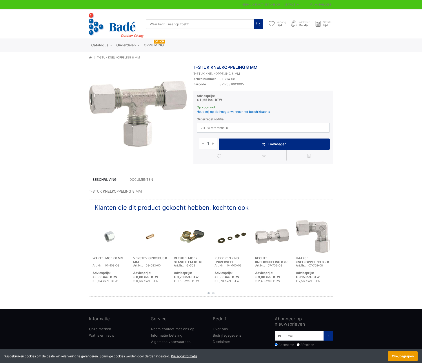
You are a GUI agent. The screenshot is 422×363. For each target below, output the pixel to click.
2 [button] (213, 293)
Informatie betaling (166, 335)
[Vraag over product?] (264, 156)
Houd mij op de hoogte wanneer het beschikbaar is (233, 111)
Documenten (141, 179)
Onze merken (100, 329)
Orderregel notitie (210, 119)
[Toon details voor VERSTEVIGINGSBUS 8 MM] (150, 236)
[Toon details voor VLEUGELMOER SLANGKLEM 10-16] (191, 236)
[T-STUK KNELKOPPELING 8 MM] (138, 114)
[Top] (90, 57)
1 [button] (208, 293)
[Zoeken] (258, 24)
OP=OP (159, 41)
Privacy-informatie (184, 356)
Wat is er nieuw (101, 335)
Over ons (220, 329)
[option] (138, 114)
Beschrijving (104, 179)
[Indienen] (328, 336)
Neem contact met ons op (261, 4)
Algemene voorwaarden (171, 341)
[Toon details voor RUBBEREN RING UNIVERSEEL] (231, 236)
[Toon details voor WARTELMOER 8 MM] (109, 236)
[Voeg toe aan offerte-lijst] (308, 156)
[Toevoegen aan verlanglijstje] (219, 156)
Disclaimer (221, 341)
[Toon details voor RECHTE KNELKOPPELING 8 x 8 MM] (272, 236)
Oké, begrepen (403, 356)
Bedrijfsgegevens (227, 335)
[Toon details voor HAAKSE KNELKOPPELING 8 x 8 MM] (313, 236)
